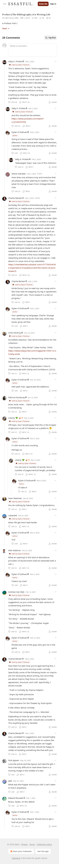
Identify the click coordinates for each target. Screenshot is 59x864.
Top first (52, 37)
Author (15, 135)
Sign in (53, 4)
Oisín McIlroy (14, 332)
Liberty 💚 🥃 (14, 417)
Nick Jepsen (13, 760)
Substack (16, 858)
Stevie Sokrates (19, 173)
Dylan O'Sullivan (10, 18)
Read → (5, 28)
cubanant (12, 515)
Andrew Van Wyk (16, 591)
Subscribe (43, 4)
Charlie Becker (15, 198)
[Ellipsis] (55, 61)
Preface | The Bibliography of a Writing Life (26, 14)
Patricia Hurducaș (16, 397)
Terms (32, 844)
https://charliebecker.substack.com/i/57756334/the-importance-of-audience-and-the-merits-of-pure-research (32, 267)
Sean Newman (15, 498)
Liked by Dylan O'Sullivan (20, 65)
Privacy (24, 844)
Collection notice (44, 844)
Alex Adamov (14, 550)
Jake (10, 780)
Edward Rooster (15, 798)
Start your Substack (22, 851)
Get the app (43, 851)
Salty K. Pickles (15, 61)
